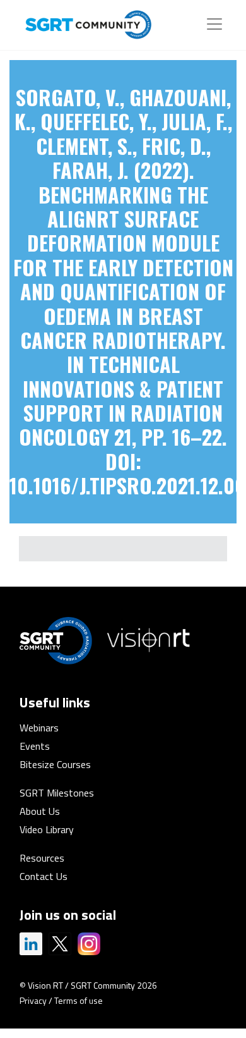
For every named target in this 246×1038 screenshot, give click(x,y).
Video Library (47, 829)
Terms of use (78, 1000)
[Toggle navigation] (214, 24)
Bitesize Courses (55, 764)
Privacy (33, 1000)
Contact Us (43, 876)
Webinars (39, 727)
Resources (42, 857)
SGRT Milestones (57, 792)
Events (35, 746)
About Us (40, 811)
